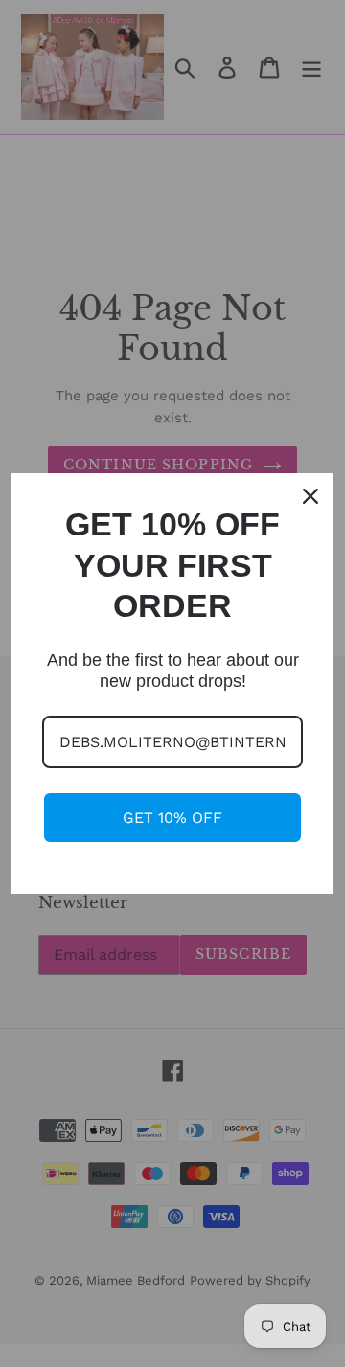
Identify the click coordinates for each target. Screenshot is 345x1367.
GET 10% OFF (172, 818)
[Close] (311, 496)
